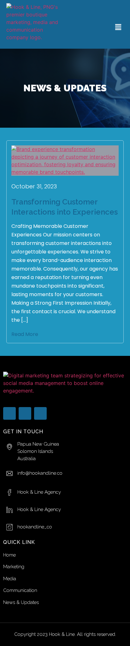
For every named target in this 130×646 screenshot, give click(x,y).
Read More (24, 334)
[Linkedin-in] (25, 413)
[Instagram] (40, 413)
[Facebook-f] (9, 413)
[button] (118, 27)
